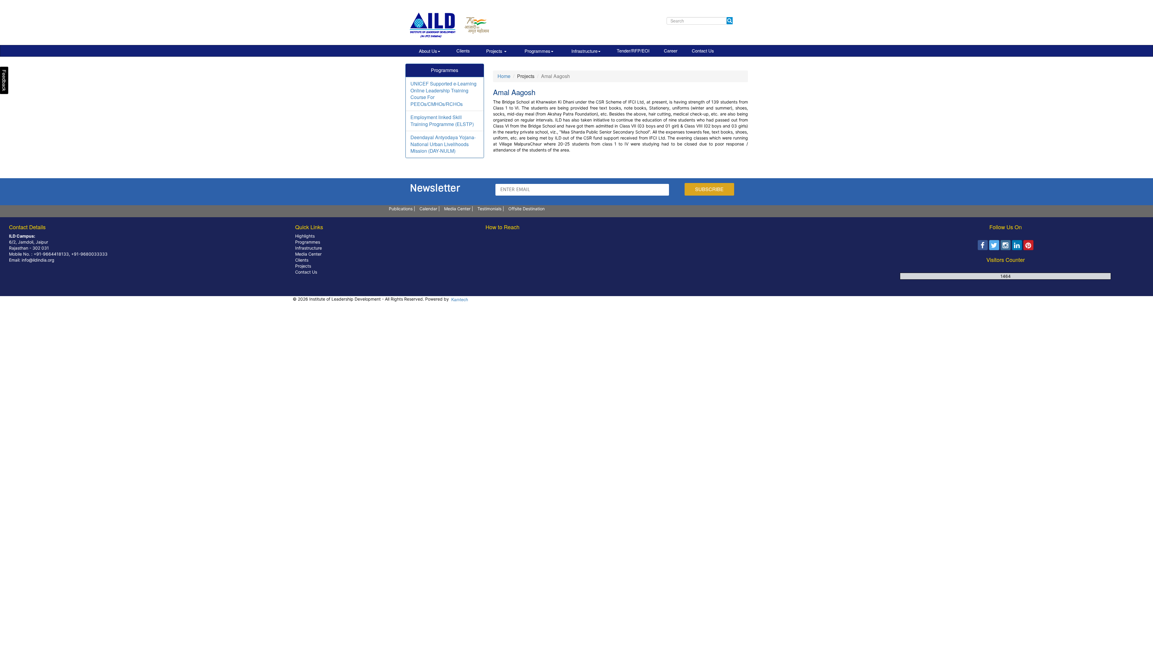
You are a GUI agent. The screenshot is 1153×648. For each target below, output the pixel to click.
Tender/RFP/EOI (633, 50)
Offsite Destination (526, 208)
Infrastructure (584, 51)
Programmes (537, 51)
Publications (401, 208)
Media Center (457, 208)
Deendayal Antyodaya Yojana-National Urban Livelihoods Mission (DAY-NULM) (443, 144)
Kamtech (459, 299)
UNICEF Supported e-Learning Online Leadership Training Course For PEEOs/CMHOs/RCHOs (443, 94)
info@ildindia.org (37, 259)
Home (504, 76)
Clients (463, 50)
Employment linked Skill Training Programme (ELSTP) (442, 121)
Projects (495, 51)
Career (670, 50)
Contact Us (703, 50)
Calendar (428, 208)
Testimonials (489, 208)
